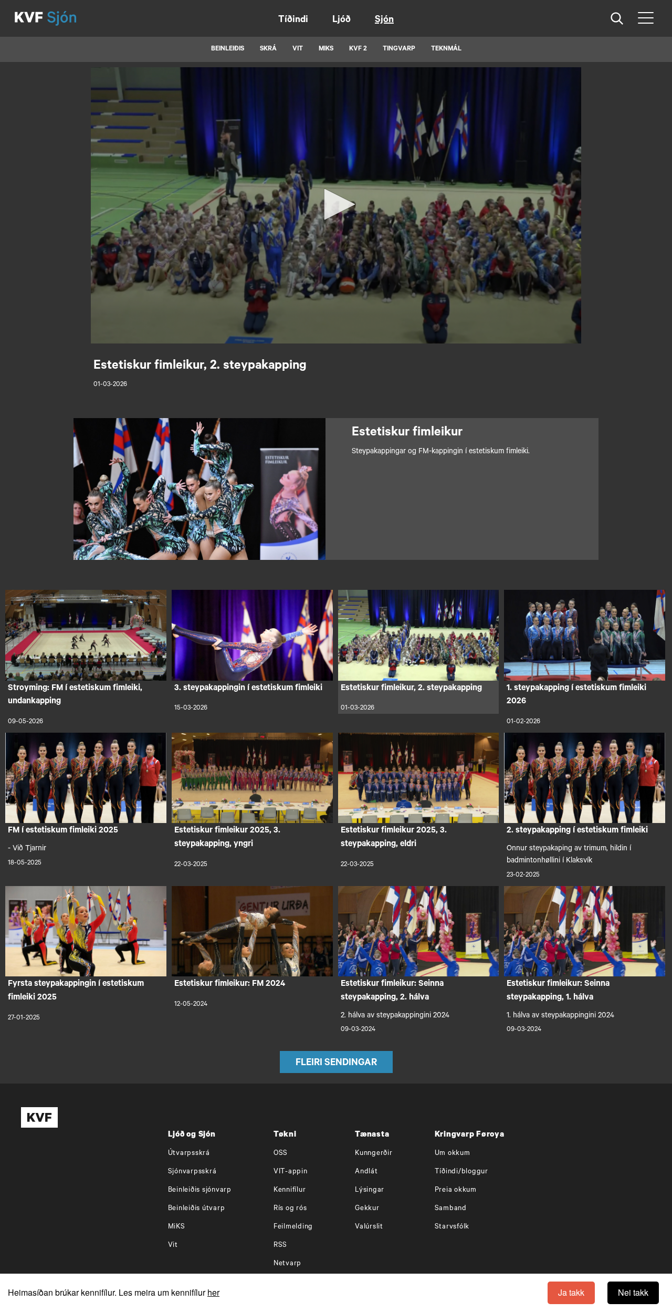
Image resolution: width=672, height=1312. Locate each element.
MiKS (326, 49)
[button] (336, 204)
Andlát (366, 1172)
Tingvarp (399, 49)
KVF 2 (358, 49)
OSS (281, 1154)
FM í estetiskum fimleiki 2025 (63, 831)
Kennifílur (290, 1190)
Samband (451, 1209)
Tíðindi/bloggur (461, 1172)
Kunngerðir (374, 1154)
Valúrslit (369, 1227)
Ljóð (341, 20)
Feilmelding (293, 1227)
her (213, 1292)
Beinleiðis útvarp (196, 1209)
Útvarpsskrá (189, 1154)
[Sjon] (70, 18)
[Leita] (617, 18)
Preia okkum (456, 1190)
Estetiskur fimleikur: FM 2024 (229, 984)
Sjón (384, 20)
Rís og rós (290, 1209)
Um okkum (452, 1154)
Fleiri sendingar (336, 1063)
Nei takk (633, 1292)
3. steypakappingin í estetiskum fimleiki (248, 688)
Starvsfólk (452, 1227)
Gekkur (367, 1209)
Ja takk (571, 1292)
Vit (173, 1245)
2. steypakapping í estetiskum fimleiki (577, 831)
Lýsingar (369, 1190)
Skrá (268, 49)
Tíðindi (293, 20)
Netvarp (287, 1264)
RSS (280, 1245)
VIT (297, 49)
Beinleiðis (227, 49)
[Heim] (29, 18)
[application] (336, 205)
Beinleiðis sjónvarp (200, 1190)
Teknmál (446, 49)
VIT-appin (291, 1172)
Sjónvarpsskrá (192, 1172)
